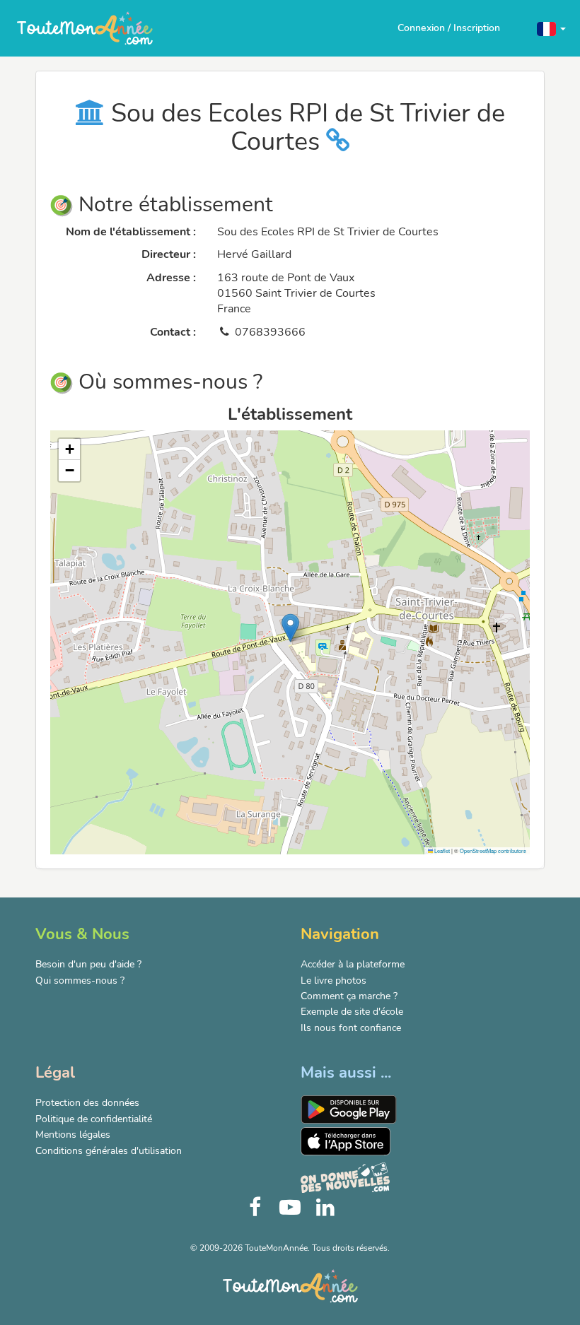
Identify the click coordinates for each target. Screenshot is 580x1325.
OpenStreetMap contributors (493, 850)
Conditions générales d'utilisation (108, 1151)
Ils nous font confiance (351, 1028)
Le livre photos (333, 980)
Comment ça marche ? (349, 996)
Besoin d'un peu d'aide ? (88, 964)
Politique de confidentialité (93, 1119)
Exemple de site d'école (352, 1011)
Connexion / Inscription (449, 28)
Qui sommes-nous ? (79, 980)
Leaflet (441, 850)
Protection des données (87, 1102)
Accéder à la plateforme (353, 964)
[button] (551, 28)
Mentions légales (72, 1134)
